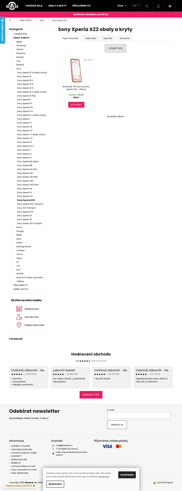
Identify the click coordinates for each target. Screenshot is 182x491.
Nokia (19, 234)
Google (20, 231)
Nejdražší (107, 38)
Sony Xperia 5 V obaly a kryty (31, 115)
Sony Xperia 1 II (24, 122)
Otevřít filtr (115, 48)
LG (17, 262)
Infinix (19, 242)
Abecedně (125, 38)
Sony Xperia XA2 (25, 180)
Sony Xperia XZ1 (25, 196)
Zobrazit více (91, 394)
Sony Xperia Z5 (24, 219)
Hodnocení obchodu (91, 354)
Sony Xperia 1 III (24, 126)
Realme (20, 64)
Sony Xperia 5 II (24, 103)
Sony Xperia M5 (24, 165)
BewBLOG (16, 462)
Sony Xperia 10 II (25, 80)
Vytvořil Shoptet (165, 482)
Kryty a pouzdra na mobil (23, 469)
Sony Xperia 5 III (25, 107)
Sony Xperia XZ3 (25, 211)
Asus (18, 238)
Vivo (18, 61)
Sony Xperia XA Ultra (27, 169)
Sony (18, 68)
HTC (18, 269)
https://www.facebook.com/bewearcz (71, 453)
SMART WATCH (21, 289)
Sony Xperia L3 (24, 157)
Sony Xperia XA (24, 188)
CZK (134, 5)
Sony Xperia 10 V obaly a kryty (32, 91)
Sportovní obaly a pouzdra (29, 277)
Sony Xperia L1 (24, 149)
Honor (19, 227)
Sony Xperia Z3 (24, 215)
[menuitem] (33, 6)
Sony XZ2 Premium (26, 207)
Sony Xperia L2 (24, 153)
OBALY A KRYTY (21, 37)
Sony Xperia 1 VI (24, 138)
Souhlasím (127, 474)
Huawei (20, 57)
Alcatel (19, 273)
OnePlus (20, 250)
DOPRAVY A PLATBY (20, 446)
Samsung (21, 45)
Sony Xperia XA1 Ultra (27, 176)
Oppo (19, 258)
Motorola (20, 53)
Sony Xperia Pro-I (25, 146)
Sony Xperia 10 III (25, 84)
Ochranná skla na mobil (23, 466)
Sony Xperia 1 (23, 118)
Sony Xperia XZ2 (26, 200)
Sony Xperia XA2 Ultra (27, 184)
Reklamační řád (19, 459)
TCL (18, 265)
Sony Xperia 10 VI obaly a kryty (32, 72)
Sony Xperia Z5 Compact (29, 223)
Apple (19, 41)
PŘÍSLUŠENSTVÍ (20, 285)
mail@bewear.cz (64, 445)
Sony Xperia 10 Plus (26, 95)
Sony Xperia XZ (24, 192)
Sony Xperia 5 (24, 99)
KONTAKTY (16, 456)
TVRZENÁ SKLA (20, 33)
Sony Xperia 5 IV (25, 111)
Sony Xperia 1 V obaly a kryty (31, 134)
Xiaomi (19, 49)
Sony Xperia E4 (24, 142)
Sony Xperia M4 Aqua (27, 161)
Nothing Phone (23, 246)
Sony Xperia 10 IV (25, 88)
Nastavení (55, 484)
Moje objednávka (19, 473)
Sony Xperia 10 (24, 76)
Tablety (20, 281)
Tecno (19, 254)
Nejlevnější (91, 38)
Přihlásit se (117, 424)
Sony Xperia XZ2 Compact (30, 204)
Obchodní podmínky (21, 449)
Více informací (103, 477)
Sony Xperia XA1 (25, 173)
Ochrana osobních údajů (23, 452)
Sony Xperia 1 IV (24, 130)
